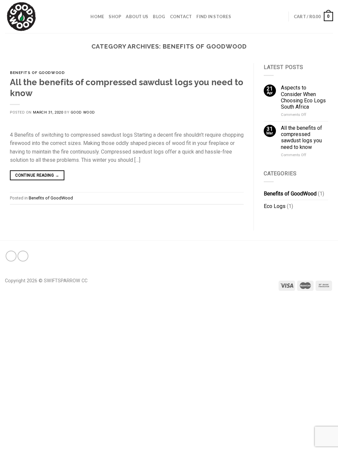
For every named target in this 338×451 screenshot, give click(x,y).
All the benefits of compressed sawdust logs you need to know (301, 137)
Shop (115, 16)
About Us (137, 16)
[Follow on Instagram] (22, 256)
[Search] (83, 16)
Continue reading (37, 175)
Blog (159, 16)
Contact (181, 16)
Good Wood (83, 112)
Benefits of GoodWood (37, 72)
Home (97, 16)
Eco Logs (275, 206)
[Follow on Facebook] (11, 256)
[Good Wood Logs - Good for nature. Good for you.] (38, 16)
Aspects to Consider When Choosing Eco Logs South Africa (303, 97)
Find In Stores (213, 16)
